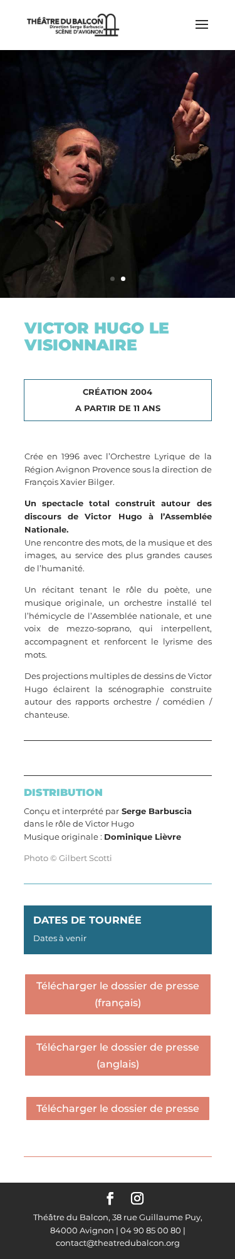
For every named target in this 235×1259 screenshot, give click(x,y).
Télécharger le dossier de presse (117, 1108)
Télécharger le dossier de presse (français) (117, 994)
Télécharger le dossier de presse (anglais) (117, 1055)
